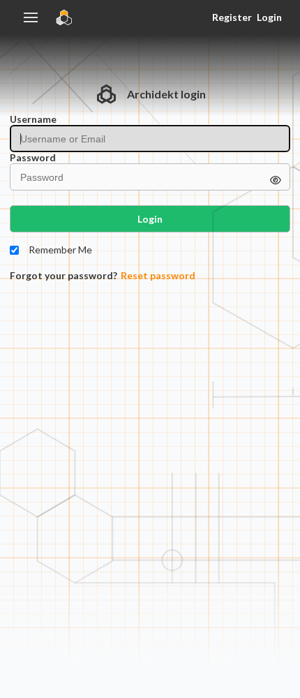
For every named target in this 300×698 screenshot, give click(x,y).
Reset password (158, 275)
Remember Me (60, 249)
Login (269, 17)
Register (232, 17)
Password (33, 157)
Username (33, 119)
